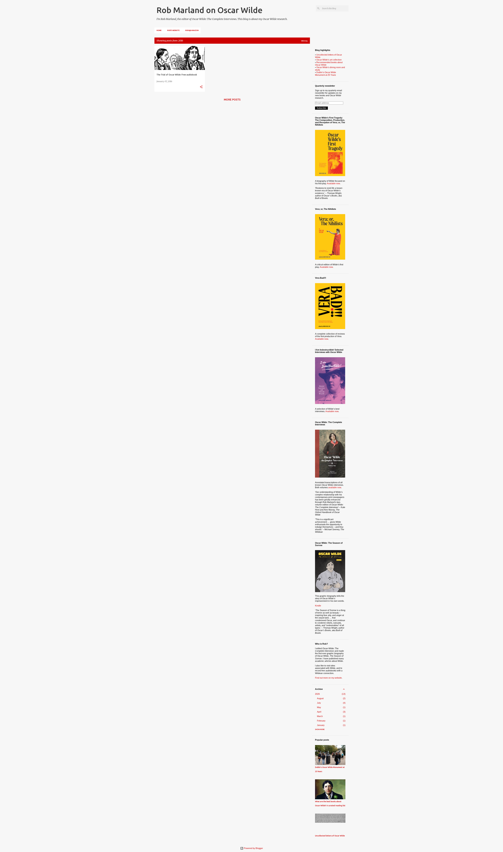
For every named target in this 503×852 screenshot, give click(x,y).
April (319, 712)
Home (159, 30)
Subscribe (321, 108)
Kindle (318, 606)
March (320, 716)
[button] (201, 87)
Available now (333, 183)
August (320, 698)
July (319, 703)
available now (334, 487)
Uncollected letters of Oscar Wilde (330, 836)
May (319, 707)
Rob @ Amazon (192, 30)
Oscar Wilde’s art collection (329, 60)
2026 (317, 694)
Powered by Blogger (253, 848)
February (321, 721)
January (320, 725)
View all (304, 41)
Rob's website (173, 30)
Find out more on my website (328, 678)
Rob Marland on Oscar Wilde (210, 10)
